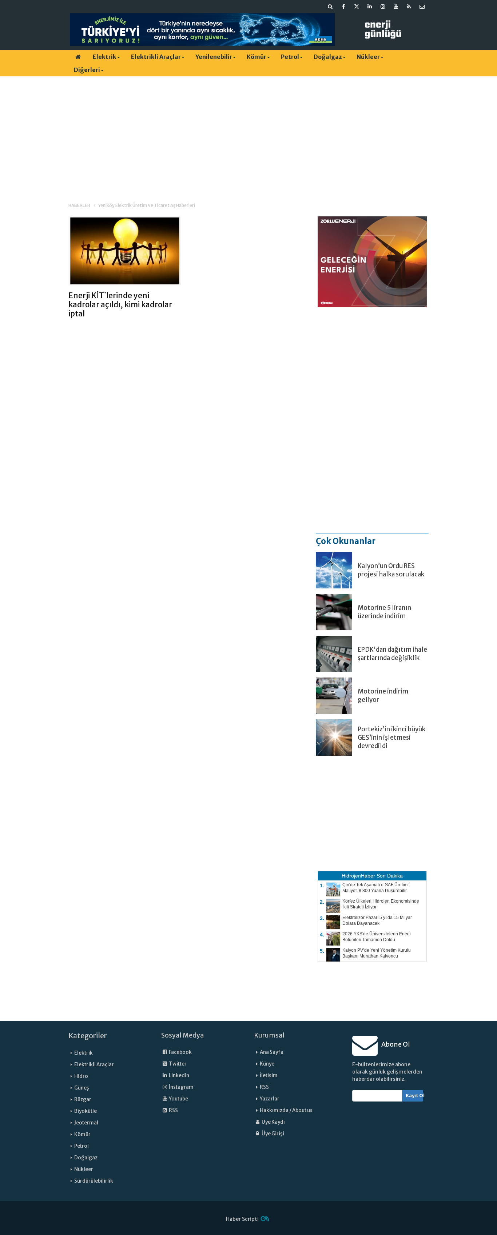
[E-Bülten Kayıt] (422, 6)
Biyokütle (85, 1111)
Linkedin (178, 1075)
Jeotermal (86, 1123)
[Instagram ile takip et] (382, 6)
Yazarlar (269, 1099)
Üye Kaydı (273, 1122)
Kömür (256, 56)
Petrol (290, 56)
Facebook (180, 1052)
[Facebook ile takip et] (343, 6)
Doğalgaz (328, 56)
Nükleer (368, 56)
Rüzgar (82, 1099)
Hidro (81, 1076)
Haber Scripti (242, 1219)
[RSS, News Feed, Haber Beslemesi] (409, 6)
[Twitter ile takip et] (356, 6)
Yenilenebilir (213, 56)
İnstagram (181, 1087)
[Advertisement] (248, 133)
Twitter (177, 1064)
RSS (173, 1110)
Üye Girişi (272, 1134)
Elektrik (104, 56)
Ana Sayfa (271, 1052)
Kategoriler (87, 1035)
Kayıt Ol (415, 1095)
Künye (267, 1064)
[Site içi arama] (330, 6)
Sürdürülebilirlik (93, 1181)
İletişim (269, 1075)
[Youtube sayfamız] (395, 6)
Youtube (178, 1099)
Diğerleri (87, 69)
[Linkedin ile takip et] (369, 6)
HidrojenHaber (358, 876)
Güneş (81, 1088)
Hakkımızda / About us (286, 1110)
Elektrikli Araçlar (156, 56)
